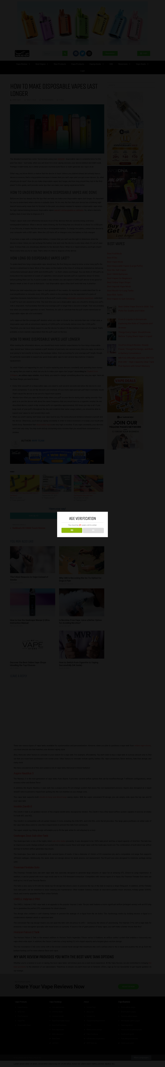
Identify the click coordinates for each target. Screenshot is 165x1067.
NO (93, 530)
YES (72, 530)
